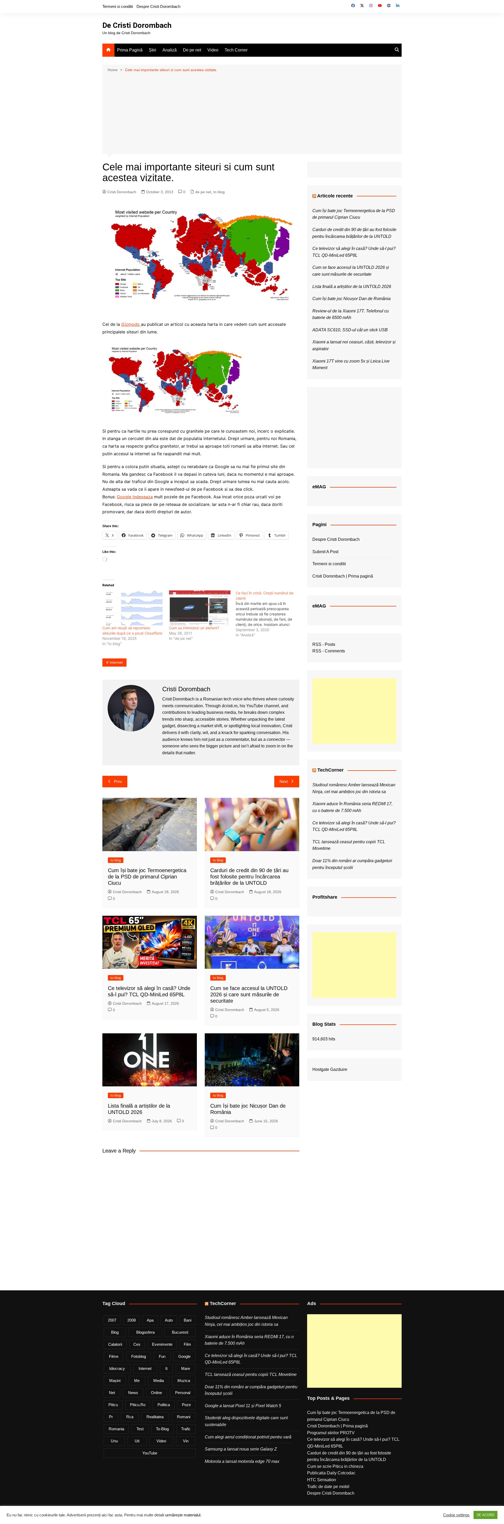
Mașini (114, 1380)
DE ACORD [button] (485, 1515)
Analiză (169, 50)
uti (137, 1441)
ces (136, 1344)
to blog (219, 192)
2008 (131, 1320)
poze (186, 1404)
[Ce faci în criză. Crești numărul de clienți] (269, 614)
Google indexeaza (135, 496)
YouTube (149, 1453)
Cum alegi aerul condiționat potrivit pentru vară (248, 1437)
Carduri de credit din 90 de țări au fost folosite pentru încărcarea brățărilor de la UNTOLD (249, 876)
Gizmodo (131, 324)
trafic (186, 1429)
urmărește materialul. (183, 1515)
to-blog (162, 1429)
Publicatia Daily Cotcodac (331, 1473)
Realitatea (155, 1417)
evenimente (162, 1344)
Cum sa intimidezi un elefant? (194, 628)
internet (116, 662)
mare (185, 1368)
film (187, 1344)
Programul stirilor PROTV (331, 1433)
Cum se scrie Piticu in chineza (335, 1466)
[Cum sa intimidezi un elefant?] (199, 608)
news (133, 1392)
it (166, 1368)
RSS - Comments (328, 651)
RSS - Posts (323, 644)
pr (111, 1417)
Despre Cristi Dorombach (158, 6)
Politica (164, 1404)
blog (115, 1332)
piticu (113, 1404)
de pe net (203, 192)
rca (129, 1417)
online (156, 1392)
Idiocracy (117, 1368)
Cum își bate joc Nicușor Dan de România (351, 298)
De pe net (192, 50)
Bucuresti (180, 1332)
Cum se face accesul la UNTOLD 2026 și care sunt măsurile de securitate (248, 994)
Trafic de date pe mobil (328, 1486)
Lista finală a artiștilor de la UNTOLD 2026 (351, 286)
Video (212, 50)
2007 (112, 1320)
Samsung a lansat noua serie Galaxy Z (241, 1449)
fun (162, 1356)
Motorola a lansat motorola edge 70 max (242, 1461)
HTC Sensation (321, 1480)
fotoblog (138, 1356)
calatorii (115, 1344)
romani (183, 1417)
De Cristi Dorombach (136, 25)
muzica (183, 1380)
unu (114, 1441)
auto (169, 1320)
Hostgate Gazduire (329, 1069)
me (137, 1380)
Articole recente (335, 195)
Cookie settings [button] (456, 1515)
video (161, 1441)
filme (113, 1356)
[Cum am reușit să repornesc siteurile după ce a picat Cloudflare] (133, 608)
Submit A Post (325, 551)
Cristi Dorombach (121, 192)
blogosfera (145, 1332)
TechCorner (330, 770)
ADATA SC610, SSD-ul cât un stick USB (350, 330)
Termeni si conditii (117, 6)
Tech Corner (236, 50)
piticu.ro (137, 1404)
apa (150, 1320)
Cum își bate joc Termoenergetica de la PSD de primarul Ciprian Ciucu (147, 876)
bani (187, 1320)
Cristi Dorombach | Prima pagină (342, 576)
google (184, 1356)
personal (182, 1392)
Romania (116, 1429)
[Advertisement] (252, 112)
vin (185, 1441)
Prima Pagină (130, 50)
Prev (118, 781)
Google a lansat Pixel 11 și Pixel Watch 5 (243, 1405)
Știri (152, 50)
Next (284, 781)
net (112, 1392)
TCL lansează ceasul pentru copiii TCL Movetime (251, 1374)
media (158, 1380)
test (140, 1429)
